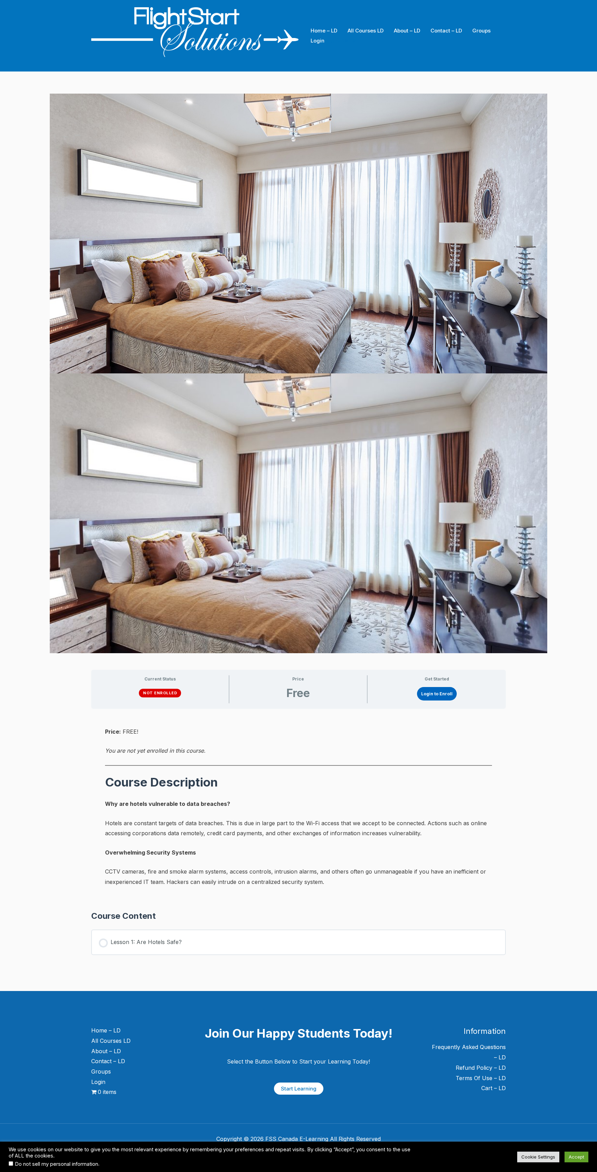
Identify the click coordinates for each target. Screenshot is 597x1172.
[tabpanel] (298, 806)
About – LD (407, 30)
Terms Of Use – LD (481, 1078)
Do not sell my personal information (56, 1164)
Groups (481, 30)
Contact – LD (446, 30)
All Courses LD (365, 30)
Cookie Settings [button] (538, 1157)
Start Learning (298, 1088)
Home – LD (324, 30)
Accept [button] (576, 1157)
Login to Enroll (437, 693)
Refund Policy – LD (481, 1067)
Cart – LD (493, 1088)
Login (317, 40)
